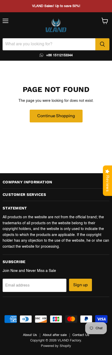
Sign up (80, 284)
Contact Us (80, 335)
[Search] (102, 44)
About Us (30, 335)
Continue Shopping (56, 115)
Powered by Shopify (56, 346)
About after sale (55, 335)
